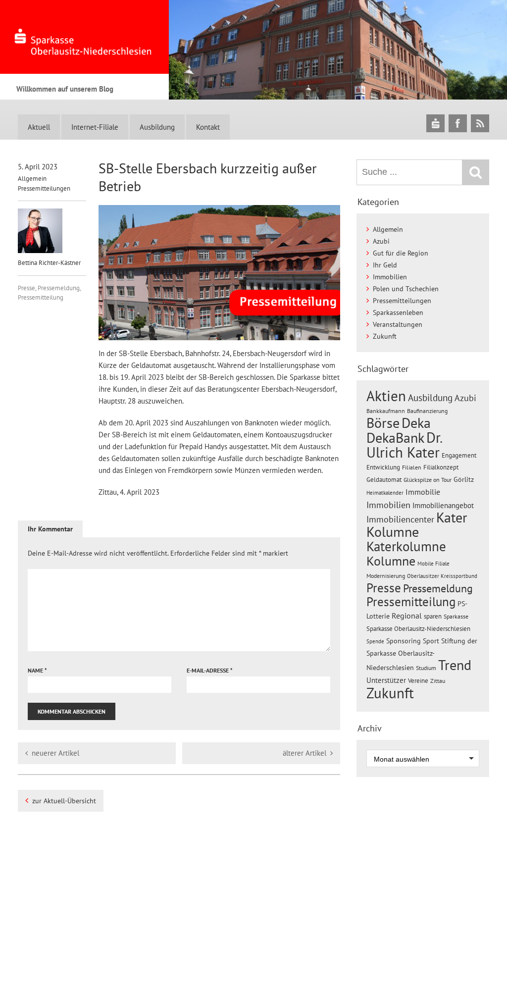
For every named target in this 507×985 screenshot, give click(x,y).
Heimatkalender (385, 492)
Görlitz (464, 479)
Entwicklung (383, 467)
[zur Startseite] (84, 37)
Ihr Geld (385, 264)
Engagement (459, 455)
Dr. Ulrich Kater (404, 445)
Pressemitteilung (40, 297)
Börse (383, 423)
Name (37, 670)
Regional (407, 616)
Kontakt (208, 127)
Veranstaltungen (397, 324)
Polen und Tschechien (406, 288)
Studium (426, 668)
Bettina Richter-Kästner (49, 263)
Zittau (437, 680)
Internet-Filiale (94, 127)
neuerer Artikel (55, 753)
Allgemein (32, 178)
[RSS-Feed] (480, 123)
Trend (454, 665)
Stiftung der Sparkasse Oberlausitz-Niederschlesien (421, 654)
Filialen (411, 467)
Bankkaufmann (385, 411)
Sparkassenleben (398, 312)
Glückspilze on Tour (428, 479)
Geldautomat (384, 479)
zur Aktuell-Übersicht (64, 800)
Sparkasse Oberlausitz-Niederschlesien (418, 628)
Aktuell (39, 127)
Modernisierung (385, 575)
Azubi (381, 241)
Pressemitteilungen (44, 188)
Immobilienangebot (443, 505)
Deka (416, 423)
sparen (433, 616)
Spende (375, 641)
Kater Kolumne (416, 525)
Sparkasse (456, 616)
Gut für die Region (400, 253)
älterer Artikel (304, 753)
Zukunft (385, 336)
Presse (26, 288)
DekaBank (395, 437)
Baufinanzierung (427, 411)
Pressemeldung (59, 288)
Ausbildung (157, 127)
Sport (431, 640)
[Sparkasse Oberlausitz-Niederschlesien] (435, 123)
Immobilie (423, 491)
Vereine (418, 680)
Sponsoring (403, 640)
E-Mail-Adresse (210, 670)
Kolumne (390, 560)
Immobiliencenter (400, 519)
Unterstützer (386, 680)
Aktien (386, 396)
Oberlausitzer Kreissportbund (442, 575)
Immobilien (390, 276)
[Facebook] (458, 123)
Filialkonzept (440, 467)
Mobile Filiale (433, 563)
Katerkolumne (406, 546)
